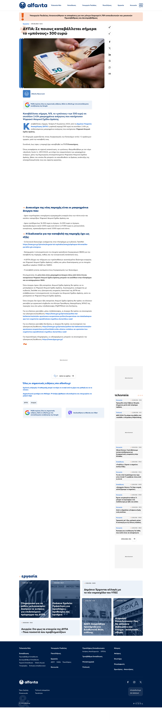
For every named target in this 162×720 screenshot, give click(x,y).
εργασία (29, 576)
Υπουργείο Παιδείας (89, 5)
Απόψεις (117, 653)
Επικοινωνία (23, 693)
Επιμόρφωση (119, 664)
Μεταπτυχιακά (88, 662)
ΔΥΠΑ (26, 402)
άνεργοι (33, 402)
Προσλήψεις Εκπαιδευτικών (93, 648)
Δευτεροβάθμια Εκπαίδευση (29, 660)
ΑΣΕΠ (53, 662)
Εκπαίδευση (71, 5)
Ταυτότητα (39, 693)
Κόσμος (117, 648)
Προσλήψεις (67, 662)
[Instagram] (134, 682)
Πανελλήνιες (107, 5)
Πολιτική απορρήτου (42, 690)
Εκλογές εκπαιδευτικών (37, 666)
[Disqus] (65, 448)
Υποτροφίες (23, 666)
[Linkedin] (110, 54)
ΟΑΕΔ (59, 662)
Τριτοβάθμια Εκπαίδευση (92, 656)
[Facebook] (110, 42)
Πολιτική (85, 667)
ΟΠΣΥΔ (103, 651)
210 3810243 (134, 693)
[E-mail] (110, 74)
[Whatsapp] (110, 67)
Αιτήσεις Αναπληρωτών (90, 651)
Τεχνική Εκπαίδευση (26, 663)
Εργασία (121, 5)
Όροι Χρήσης (23, 690)
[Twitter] (110, 48)
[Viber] (110, 61)
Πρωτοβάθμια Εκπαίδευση (28, 657)
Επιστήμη (118, 659)
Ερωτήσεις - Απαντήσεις (123, 669)
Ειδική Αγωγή (40, 663)
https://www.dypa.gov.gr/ (52, 339)
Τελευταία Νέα (56, 5)
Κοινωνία (133, 5)
